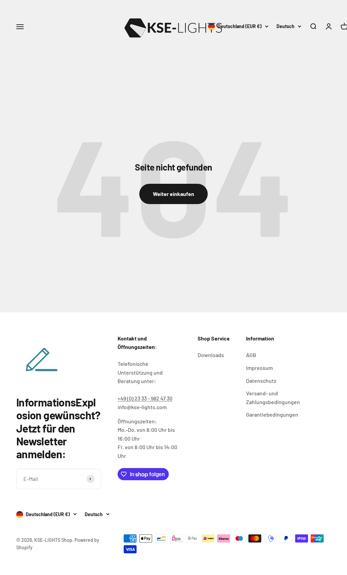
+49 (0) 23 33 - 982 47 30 (145, 398)
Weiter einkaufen (173, 194)
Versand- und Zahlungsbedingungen (273, 397)
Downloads (211, 355)
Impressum (259, 367)
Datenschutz (261, 380)
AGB (251, 355)
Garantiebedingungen (272, 414)
